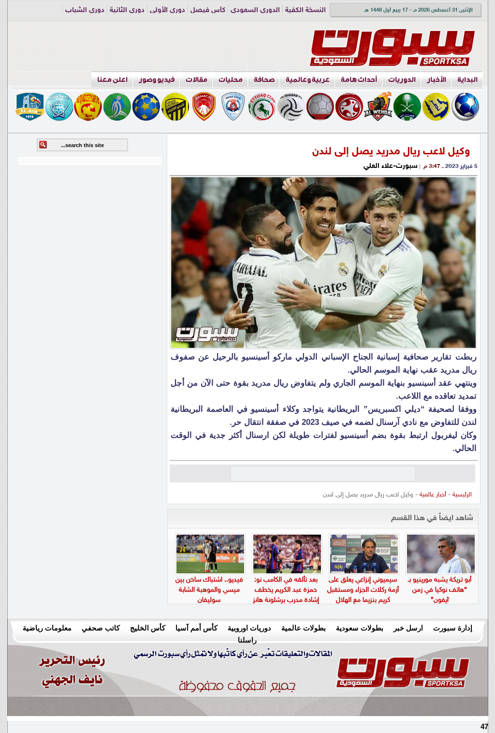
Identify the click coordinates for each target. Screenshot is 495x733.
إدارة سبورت (452, 628)
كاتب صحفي (101, 628)
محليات (230, 79)
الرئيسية (462, 495)
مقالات (196, 79)
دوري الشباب (84, 10)
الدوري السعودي (255, 10)
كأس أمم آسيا (196, 628)
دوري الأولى (167, 10)
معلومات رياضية (47, 628)
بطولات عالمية (303, 628)
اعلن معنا (112, 79)
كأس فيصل (207, 10)
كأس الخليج (147, 628)
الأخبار (436, 79)
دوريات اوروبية (249, 628)
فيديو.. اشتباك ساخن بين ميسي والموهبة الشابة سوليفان (209, 590)
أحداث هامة (359, 79)
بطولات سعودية (359, 628)
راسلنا (247, 640)
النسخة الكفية (305, 10)
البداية (467, 79)
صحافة (264, 79)
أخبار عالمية (433, 495)
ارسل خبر (408, 628)
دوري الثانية (127, 10)
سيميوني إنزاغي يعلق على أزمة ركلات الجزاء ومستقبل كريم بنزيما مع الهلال (363, 590)
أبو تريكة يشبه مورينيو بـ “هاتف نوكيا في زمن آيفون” (439, 590)
